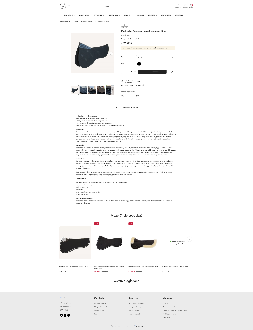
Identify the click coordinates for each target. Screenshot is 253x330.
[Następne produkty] (189, 239)
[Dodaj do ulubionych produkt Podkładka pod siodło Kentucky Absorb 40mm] (88, 223)
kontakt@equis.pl (65, 306)
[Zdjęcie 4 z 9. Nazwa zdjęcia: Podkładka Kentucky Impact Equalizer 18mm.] (101, 90)
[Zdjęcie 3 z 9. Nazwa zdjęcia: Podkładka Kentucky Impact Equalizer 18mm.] (92, 90)
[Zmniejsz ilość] (122, 72)
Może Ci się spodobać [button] (126, 215)
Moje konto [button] (99, 297)
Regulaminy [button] (133, 297)
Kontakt (165, 303)
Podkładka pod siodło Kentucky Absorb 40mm (73, 266)
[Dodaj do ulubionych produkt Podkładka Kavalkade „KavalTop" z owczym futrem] (157, 223)
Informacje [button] (167, 297)
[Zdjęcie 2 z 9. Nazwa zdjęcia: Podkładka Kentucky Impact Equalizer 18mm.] (83, 90)
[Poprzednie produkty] (63, 239)
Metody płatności (134, 310)
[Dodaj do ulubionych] (171, 72)
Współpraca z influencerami (172, 307)
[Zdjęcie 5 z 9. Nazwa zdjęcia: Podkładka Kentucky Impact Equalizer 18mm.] (110, 90)
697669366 (64, 310)
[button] (187, 15)
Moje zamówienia (100, 303)
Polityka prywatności (169, 314)
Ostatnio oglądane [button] (126, 281)
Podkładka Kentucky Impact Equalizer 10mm (175, 266)
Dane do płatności (134, 314)
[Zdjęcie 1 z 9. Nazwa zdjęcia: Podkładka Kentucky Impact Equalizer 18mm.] (75, 90)
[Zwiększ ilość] (131, 72)
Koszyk (96, 314)
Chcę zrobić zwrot (100, 307)
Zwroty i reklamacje (135, 307)
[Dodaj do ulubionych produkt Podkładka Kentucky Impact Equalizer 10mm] (191, 223)
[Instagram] (65, 315)
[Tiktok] (68, 315)
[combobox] (155, 57)
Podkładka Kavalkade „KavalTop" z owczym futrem (143, 266)
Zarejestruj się (99, 310)
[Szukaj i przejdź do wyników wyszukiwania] (148, 6)
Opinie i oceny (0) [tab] (130, 107)
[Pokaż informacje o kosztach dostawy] (143, 85)
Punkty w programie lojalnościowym (175, 310)
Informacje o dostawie (135, 303)
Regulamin (166, 317)
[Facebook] (61, 315)
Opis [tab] (116, 107)
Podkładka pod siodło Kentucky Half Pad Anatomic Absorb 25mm (108, 267)
